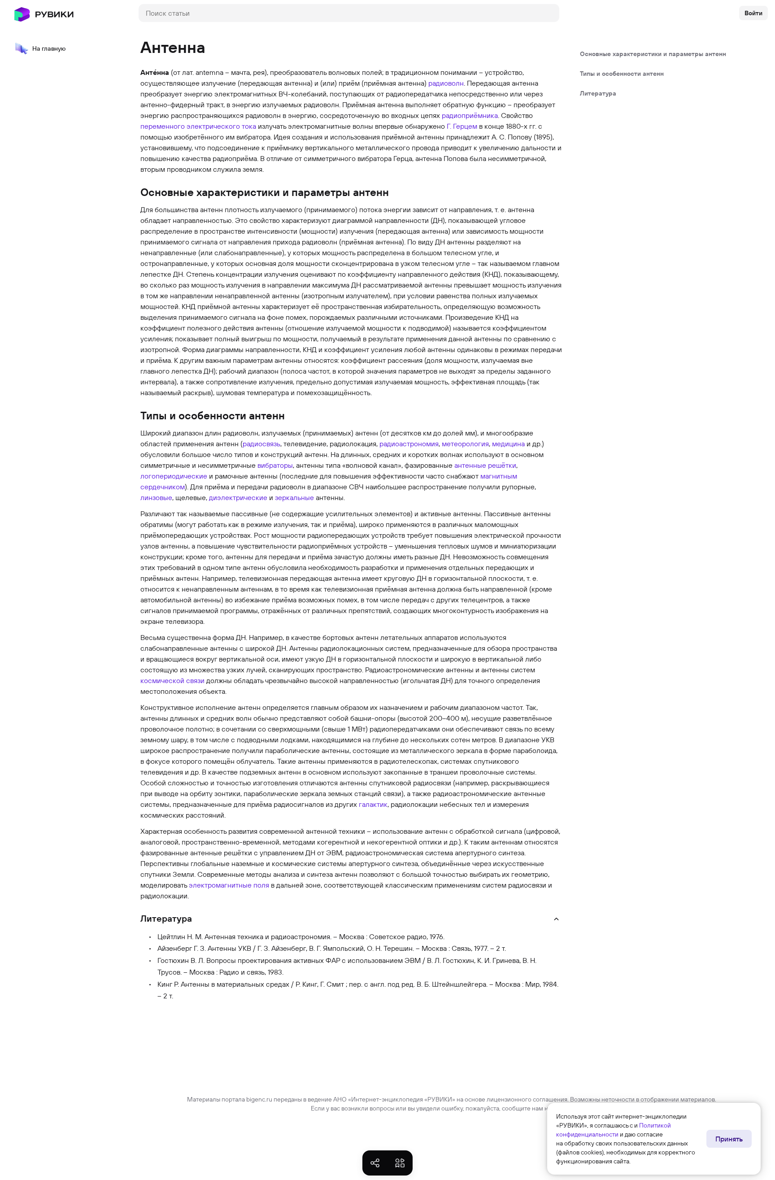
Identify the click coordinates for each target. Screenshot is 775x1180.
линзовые (156, 497)
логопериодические (173, 475)
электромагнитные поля (229, 884)
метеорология (465, 443)
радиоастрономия (409, 443)
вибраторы (275, 465)
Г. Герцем (462, 126)
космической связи (172, 680)
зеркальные (294, 497)
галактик (373, 804)
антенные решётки (485, 465)
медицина (508, 443)
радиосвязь (261, 443)
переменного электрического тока (198, 126)
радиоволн (446, 82)
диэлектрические (238, 497)
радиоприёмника (470, 115)
